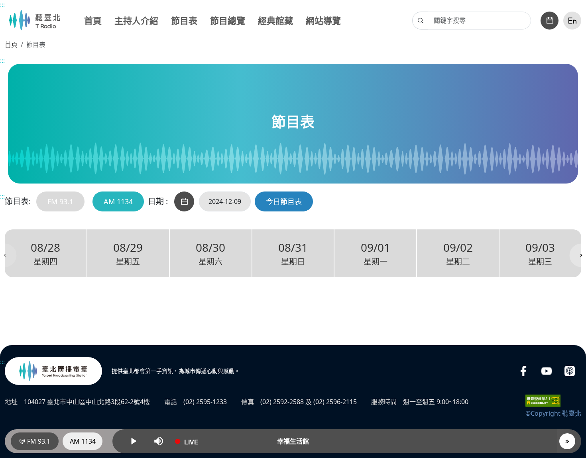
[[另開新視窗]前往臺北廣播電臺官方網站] (53, 371)
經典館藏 (275, 20)
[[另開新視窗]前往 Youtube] (546, 371)
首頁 (93, 20)
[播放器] (567, 441)
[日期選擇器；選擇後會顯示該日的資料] (549, 21)
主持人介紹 (136, 20)
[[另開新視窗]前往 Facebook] (523, 371)
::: (2, 4)
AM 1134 (118, 201)
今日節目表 (284, 201)
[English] (572, 21)
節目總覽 (227, 20)
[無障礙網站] (542, 400)
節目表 (184, 20)
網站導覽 (323, 20)
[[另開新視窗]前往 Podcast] (569, 371)
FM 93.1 (60, 201)
